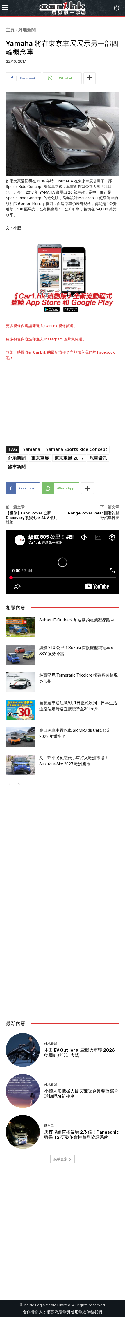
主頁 (10, 30)
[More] (89, 78)
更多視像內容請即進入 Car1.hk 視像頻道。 (41, 326)
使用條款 (78, 1312)
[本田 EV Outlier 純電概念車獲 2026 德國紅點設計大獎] (23, 1050)
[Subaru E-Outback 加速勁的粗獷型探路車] (20, 627)
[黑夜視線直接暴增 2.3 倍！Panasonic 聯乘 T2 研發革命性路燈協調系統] (23, 1132)
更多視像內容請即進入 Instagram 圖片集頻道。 (46, 339)
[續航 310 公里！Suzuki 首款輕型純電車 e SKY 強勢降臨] (20, 655)
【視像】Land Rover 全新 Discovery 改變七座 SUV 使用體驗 (32, 517)
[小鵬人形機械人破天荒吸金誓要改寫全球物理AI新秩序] (23, 1091)
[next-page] (18, 784)
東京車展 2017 (69, 458)
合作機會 (30, 1312)
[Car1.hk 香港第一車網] (62, 8)
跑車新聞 (17, 466)
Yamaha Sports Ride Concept (76, 449)
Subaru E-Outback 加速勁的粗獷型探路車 (76, 620)
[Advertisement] (62, 945)
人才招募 (46, 1312)
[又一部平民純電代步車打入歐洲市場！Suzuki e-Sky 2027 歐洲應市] (20, 765)
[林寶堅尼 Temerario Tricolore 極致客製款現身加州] (20, 682)
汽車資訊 (98, 458)
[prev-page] (9, 784)
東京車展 (40, 458)
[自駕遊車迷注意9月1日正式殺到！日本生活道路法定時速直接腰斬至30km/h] (20, 710)
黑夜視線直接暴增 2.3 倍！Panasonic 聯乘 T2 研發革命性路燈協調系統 (81, 1134)
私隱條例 (62, 1312)
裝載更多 (60, 1158)
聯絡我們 (94, 1312)
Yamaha (31, 449)
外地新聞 (27, 30)
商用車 (49, 1125)
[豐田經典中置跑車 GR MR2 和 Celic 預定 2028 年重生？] (20, 737)
